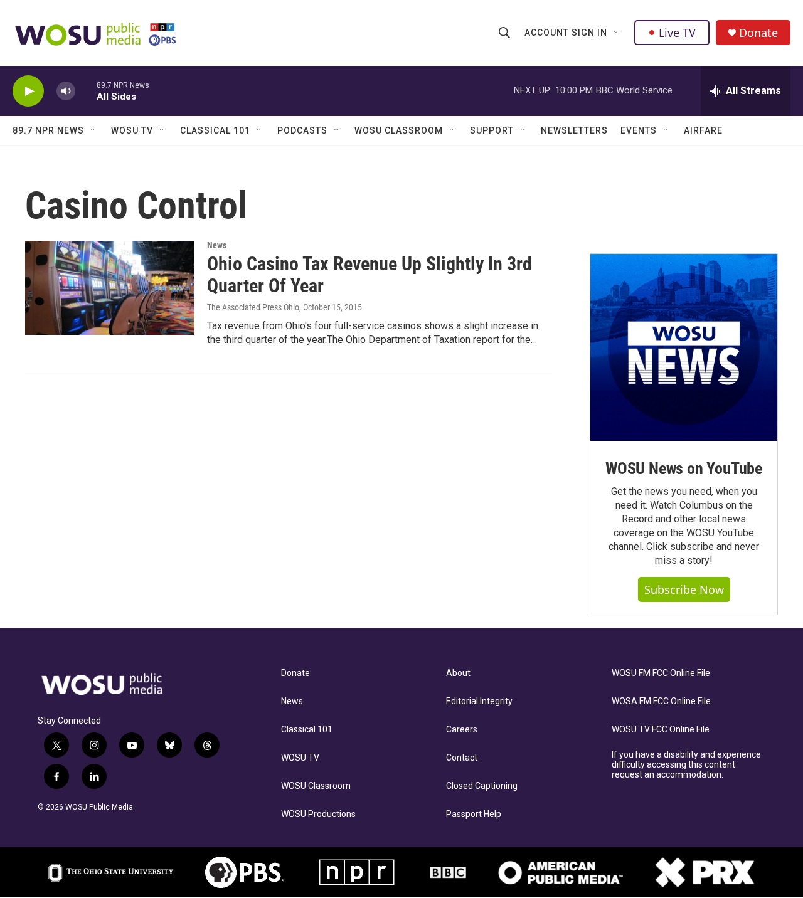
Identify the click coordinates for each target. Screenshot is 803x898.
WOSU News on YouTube (683, 468)
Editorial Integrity (479, 701)
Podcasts (302, 130)
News (216, 245)
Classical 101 (215, 130)
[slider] (86, 90)
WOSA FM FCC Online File (661, 701)
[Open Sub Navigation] (617, 33)
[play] (28, 91)
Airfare (703, 130)
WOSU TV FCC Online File (661, 729)
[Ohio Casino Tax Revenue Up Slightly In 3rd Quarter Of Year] (109, 288)
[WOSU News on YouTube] (683, 347)
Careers (461, 729)
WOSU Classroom (398, 130)
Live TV (677, 32)
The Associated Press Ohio (253, 307)
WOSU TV (132, 130)
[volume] (66, 91)
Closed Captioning (482, 786)
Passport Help (473, 814)
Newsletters (574, 130)
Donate (758, 33)
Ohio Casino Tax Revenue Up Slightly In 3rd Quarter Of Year (369, 275)
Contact (461, 758)
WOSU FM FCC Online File (661, 673)
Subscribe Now (684, 589)
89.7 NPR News (48, 130)
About (458, 673)
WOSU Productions (318, 814)
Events (638, 130)
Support (492, 130)
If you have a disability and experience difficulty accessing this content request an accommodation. (686, 764)
